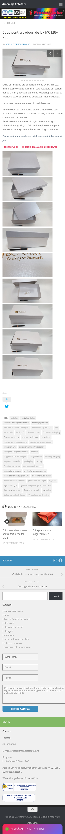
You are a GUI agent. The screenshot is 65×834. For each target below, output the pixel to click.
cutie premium (10, 447)
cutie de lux (45, 437)
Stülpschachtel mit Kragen (14, 495)
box (56, 427)
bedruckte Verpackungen (42, 427)
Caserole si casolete (12, 611)
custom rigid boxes (30, 437)
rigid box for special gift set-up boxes (35, 485)
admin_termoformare (18, 44)
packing (39, 461)
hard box (34, 452)
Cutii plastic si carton (12, 627)
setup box (47, 490)
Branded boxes (34, 432)
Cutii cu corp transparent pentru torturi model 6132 (15, 534)
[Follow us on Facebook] (60, 560)
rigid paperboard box (12, 490)
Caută (56, 596)
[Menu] (61, 4)
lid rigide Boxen (36, 456)
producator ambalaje (12, 471)
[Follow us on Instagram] (55, 560)
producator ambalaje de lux (35, 471)
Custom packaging (11, 437)
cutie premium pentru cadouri (16, 452)
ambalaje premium (40, 423)
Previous (50, 53)
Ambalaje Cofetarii (14, 4)
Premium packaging (12, 466)
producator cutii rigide (37, 480)
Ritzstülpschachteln (32, 490)
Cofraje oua (8, 623)
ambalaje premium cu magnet (16, 427)
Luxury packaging (52, 456)
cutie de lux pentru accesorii (15, 442)
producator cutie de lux (41, 476)
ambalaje (14, 418)
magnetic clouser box (12, 461)
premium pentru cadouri (33, 466)
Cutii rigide (9, 23)
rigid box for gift (10, 485)
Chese (5, 615)
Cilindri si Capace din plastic (16, 619)
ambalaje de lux (28, 418)
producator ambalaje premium (16, 476)
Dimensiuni (8, 635)
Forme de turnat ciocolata (15, 639)
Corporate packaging (51, 432)
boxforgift (20, 432)
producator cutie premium (14, 480)
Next (57, 53)
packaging (28, 461)
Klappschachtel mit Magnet (15, 456)
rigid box (52, 480)
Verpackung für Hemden (38, 495)
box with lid (8, 432)
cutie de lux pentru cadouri (41, 442)
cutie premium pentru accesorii (31, 447)
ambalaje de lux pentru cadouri (16, 423)
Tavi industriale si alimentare (17, 647)
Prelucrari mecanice (12, 643)
